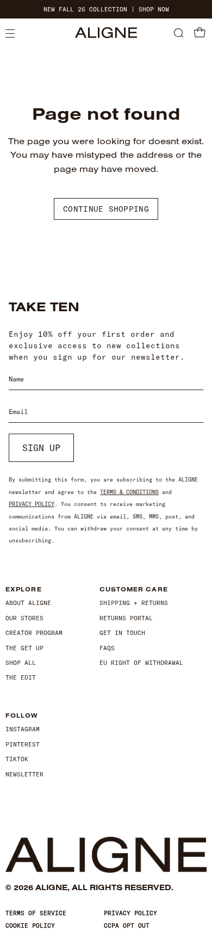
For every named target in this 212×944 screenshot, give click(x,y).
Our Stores (24, 618)
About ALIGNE (28, 603)
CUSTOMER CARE (133, 590)
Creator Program (34, 633)
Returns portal (126, 618)
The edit (20, 677)
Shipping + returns (133, 603)
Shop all (20, 663)
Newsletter (24, 774)
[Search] (178, 33)
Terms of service (35, 913)
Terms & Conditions (129, 492)
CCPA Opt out (126, 925)
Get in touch (122, 633)
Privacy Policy (31, 504)
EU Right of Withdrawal (141, 663)
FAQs (107, 648)
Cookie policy (30, 925)
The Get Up (24, 648)
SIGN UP (41, 447)
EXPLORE (23, 590)
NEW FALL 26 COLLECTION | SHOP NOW (106, 10)
